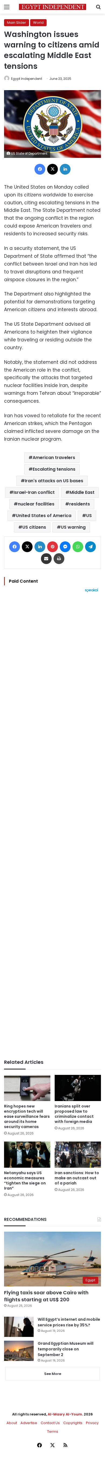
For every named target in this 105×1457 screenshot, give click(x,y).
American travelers (54, 457)
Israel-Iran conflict (34, 492)
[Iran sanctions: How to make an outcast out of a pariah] (78, 1155)
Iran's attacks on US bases (54, 481)
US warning (73, 527)
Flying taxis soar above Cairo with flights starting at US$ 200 (46, 1296)
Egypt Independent (26, 78)
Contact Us (50, 1422)
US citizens (34, 527)
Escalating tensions (54, 469)
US (89, 515)
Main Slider (16, 22)
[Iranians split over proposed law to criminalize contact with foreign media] (78, 1088)
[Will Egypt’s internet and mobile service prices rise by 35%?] (19, 1327)
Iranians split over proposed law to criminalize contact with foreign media (74, 1113)
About (11, 1422)
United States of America (43, 515)
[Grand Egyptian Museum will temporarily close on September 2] (19, 1351)
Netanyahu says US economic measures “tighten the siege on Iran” (25, 1180)
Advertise (28, 1422)
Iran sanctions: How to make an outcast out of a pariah (77, 1178)
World (38, 22)
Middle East (81, 492)
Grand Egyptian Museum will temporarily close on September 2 (65, 1349)
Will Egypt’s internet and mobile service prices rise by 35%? (69, 1322)
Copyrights (72, 1422)
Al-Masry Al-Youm (65, 1414)
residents (79, 504)
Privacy (92, 1422)
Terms (52, 1431)
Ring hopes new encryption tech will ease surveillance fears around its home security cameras (27, 1116)
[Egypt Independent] (52, 7)
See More (52, 1373)
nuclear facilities (36, 504)
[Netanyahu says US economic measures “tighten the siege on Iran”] (27, 1155)
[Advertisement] (52, 826)
